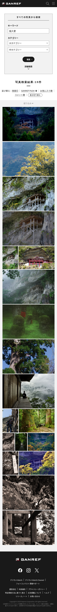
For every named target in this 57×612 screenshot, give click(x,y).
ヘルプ (46, 593)
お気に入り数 (46, 90)
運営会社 (12, 589)
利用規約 (22, 589)
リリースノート (21, 596)
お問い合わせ (35, 596)
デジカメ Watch (16, 580)
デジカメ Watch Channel (34, 580)
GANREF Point (28, 90)
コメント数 (20, 94)
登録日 (15, 90)
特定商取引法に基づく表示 (15, 593)
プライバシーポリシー (36, 589)
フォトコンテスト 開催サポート (28, 583)
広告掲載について (34, 593)
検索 (28, 59)
